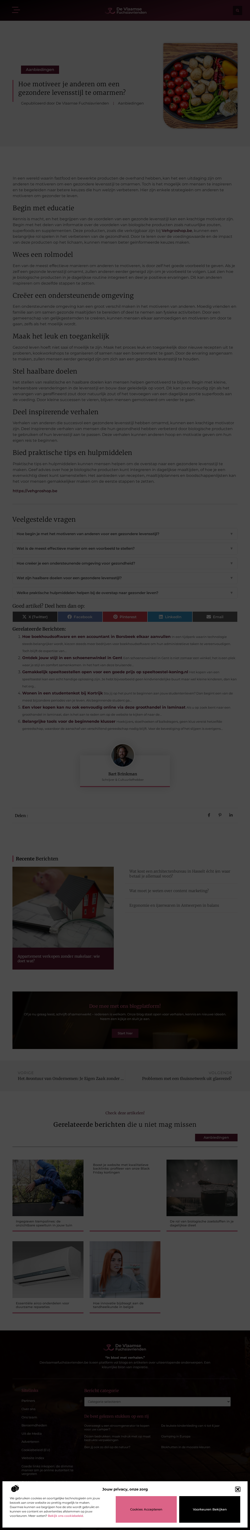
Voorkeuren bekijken (210, 1509)
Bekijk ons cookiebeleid (65, 1516)
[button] (237, 1489)
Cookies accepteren (146, 1509)
